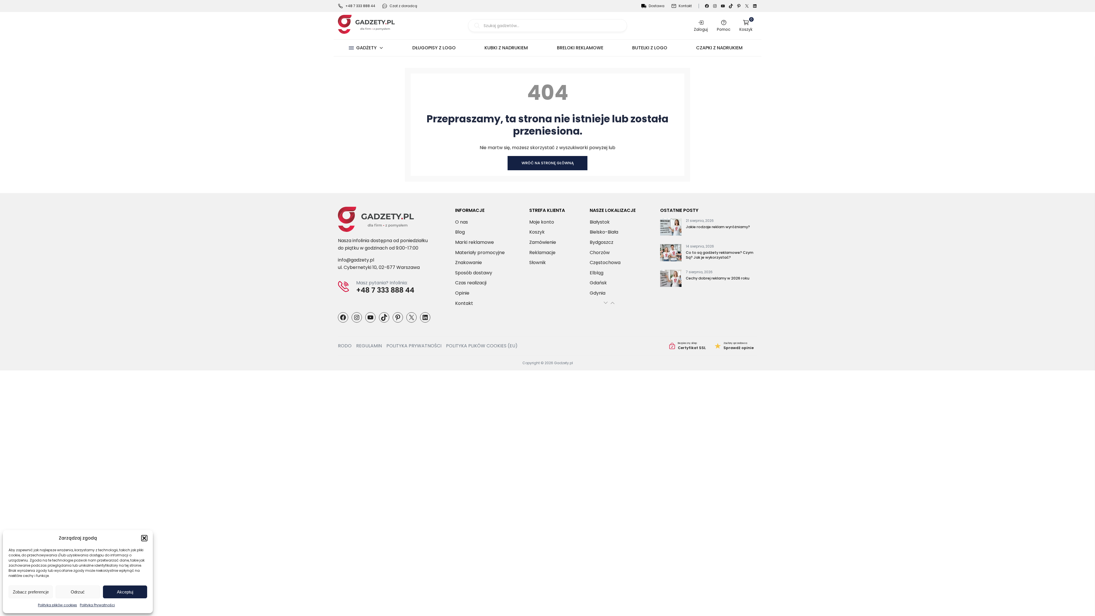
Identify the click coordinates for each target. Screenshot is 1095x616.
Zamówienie (542, 242)
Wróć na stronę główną (548, 163)
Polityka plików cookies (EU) (482, 346)
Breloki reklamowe (580, 47)
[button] (144, 538)
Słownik (537, 262)
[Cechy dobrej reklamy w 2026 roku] (671, 279)
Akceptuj (125, 591)
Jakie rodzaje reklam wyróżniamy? (718, 226)
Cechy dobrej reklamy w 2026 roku (717, 278)
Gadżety (366, 47)
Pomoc (723, 29)
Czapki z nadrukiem (719, 47)
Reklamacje (542, 252)
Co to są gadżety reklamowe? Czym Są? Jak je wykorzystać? (719, 255)
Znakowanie (468, 262)
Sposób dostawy (473, 273)
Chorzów (600, 252)
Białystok (600, 222)
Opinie (462, 293)
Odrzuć (78, 591)
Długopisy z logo (434, 47)
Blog (460, 232)
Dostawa (656, 5)
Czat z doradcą (403, 5)
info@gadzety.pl (356, 260)
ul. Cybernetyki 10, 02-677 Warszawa (379, 267)
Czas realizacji (470, 282)
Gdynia (597, 293)
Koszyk (746, 25)
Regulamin (369, 346)
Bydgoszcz (601, 242)
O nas (461, 222)
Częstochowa (605, 262)
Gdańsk (598, 282)
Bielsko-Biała (604, 232)
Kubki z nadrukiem (506, 47)
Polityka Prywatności (97, 605)
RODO (345, 346)
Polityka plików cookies (57, 605)
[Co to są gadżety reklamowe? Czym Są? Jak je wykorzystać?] (671, 254)
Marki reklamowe (474, 242)
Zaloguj (701, 29)
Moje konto (541, 222)
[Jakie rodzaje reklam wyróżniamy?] (671, 228)
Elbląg (596, 273)
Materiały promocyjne (480, 252)
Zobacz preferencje (31, 591)
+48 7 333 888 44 (360, 5)
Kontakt (685, 5)
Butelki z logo (649, 47)
